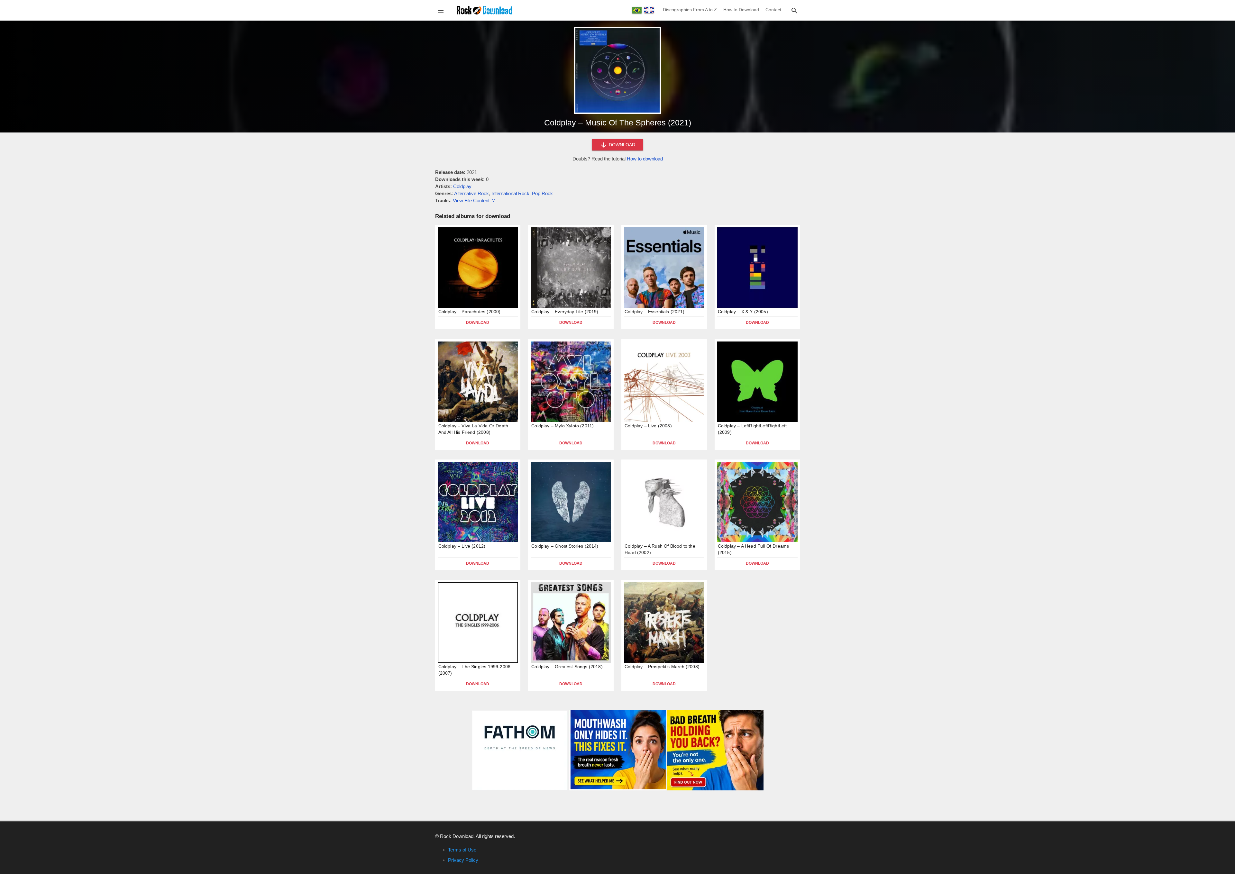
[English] (649, 10)
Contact (773, 9)
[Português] (637, 10)
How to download (645, 158)
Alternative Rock (471, 193)
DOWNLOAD (621, 144)
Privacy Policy (463, 860)
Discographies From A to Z (690, 9)
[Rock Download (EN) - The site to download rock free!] (484, 10)
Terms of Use (462, 849)
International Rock (510, 193)
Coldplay (462, 186)
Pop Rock (542, 193)
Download (477, 322)
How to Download (741, 9)
